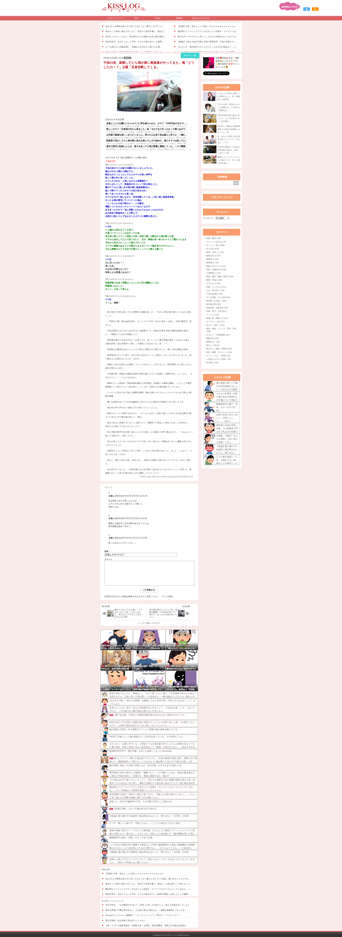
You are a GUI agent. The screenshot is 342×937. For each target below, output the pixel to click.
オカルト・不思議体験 (218, 335)
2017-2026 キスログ (169, 935)
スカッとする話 (216, 242)
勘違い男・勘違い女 (217, 318)
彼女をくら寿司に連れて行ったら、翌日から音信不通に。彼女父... (135, 31)
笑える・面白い (215, 325)
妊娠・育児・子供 (216, 311)
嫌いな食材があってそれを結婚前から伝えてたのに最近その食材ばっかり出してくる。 (146, 402)
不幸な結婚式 (214, 294)
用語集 (179, 18)
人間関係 (213, 273)
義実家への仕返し (216, 301)
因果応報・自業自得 (217, 308)
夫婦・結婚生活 (216, 269)
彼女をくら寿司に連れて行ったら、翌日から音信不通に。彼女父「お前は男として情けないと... (148, 884)
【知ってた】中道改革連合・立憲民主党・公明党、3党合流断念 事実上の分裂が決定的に (146, 925)
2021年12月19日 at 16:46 (136, 518)
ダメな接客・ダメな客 (218, 297)
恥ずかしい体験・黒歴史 (219, 349)
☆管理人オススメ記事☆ (218, 359)
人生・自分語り (215, 290)
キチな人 (213, 283)
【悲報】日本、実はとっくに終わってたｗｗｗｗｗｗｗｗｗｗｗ (207, 26)
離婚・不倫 (214, 280)
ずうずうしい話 (215, 322)
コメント (108, 559)
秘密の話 (213, 256)
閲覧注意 (212, 338)
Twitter (158, 18)
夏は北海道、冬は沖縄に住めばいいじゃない (125, 920)
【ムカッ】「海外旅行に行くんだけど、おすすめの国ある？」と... (207, 47)
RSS (136, 18)
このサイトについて (115, 18)
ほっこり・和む (215, 245)
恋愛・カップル (216, 287)
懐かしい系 (213, 345)
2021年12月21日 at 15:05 (136, 538)
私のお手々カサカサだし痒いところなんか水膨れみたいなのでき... (207, 36)
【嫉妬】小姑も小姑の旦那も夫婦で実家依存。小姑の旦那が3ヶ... (207, 41)
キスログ (156, 623)
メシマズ (212, 315)
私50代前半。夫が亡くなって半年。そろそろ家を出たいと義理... (134, 41)
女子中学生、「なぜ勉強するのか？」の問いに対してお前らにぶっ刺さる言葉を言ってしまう (147, 905)
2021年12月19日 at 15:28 (136, 496)
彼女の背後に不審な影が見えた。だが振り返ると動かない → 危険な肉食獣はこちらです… (146, 910)
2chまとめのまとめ (200, 18)
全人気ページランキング (113, 901)
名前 (106, 551)
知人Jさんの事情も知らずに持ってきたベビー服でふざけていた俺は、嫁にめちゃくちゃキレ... (147, 879)
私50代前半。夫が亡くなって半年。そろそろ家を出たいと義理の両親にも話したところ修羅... (147, 894)
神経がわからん (216, 266)
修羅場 (212, 262)
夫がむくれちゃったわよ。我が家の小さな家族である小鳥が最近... (135, 36)
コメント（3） (190, 55)
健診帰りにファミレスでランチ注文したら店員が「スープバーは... (207, 31)
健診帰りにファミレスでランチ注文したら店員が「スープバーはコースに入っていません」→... (148, 889)
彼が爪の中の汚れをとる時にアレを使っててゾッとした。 (133, 407)
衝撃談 (212, 259)
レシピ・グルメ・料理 (218, 356)
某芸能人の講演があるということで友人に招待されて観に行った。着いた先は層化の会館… (148, 349)
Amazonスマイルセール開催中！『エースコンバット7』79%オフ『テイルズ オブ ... (142, 915)
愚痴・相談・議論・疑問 (220, 276)
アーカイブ (208, 218)
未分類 (212, 363)
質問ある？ (213, 342)
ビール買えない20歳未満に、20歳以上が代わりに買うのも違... (133, 47)
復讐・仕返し (215, 252)
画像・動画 (213, 238)
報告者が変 (213, 304)
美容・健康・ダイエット (219, 352)
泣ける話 (212, 249)
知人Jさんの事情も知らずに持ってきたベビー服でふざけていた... (134, 26)
